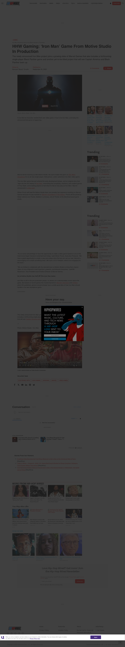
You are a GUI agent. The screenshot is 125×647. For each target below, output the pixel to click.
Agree (95, 637)
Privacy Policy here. (35, 638)
